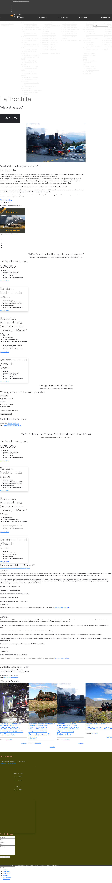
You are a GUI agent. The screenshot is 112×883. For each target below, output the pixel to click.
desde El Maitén (90, 25)
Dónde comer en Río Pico (70, 35)
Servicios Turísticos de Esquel (32, 29)
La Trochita (86, 22)
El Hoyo (23, 64)
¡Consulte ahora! (4, 281)
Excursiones (84, 17)
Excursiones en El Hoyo (30, 68)
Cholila (23, 48)
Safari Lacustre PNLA (92, 38)
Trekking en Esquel (91, 68)
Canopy (85, 57)
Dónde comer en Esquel (69, 22)
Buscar (95, 22)
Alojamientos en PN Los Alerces (33, 90)
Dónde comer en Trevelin (70, 24)
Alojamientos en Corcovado (31, 44)
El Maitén (23, 37)
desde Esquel (90, 24)
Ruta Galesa (86, 48)
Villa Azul (47, 31)
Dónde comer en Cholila (69, 25)
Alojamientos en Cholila (30, 49)
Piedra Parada (87, 62)
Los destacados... (47, 22)
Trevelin (23, 31)
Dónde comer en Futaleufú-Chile (72, 40)
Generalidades (90, 42)
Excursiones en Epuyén (30, 62)
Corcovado (24, 42)
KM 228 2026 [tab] (4, 568)
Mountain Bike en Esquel (90, 61)
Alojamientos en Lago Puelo (32, 55)
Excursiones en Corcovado (31, 46)
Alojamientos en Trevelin (49, 35)
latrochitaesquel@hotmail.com (12, 425)
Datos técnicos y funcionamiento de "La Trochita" (11, 731)
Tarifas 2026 (89, 44)
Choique (109, 31)
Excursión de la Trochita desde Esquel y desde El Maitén (39, 732)
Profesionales (108, 40)
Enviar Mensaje (5, 857)
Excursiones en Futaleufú (31, 86)
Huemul (109, 33)
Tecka (23, 70)
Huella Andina (87, 73)
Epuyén (23, 59)
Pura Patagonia (105, 17)
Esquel (23, 22)
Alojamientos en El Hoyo (31, 66)
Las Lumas (48, 27)
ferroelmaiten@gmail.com (62, 607)
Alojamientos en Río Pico (31, 77)
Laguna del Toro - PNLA (92, 70)
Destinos (21, 17)
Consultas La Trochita (92, 27)
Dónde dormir (6, 873)
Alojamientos (43, 17)
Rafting (85, 64)
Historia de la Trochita (99, 728)
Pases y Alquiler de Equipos (93, 46)
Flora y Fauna (107, 24)
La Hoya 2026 (87, 40)
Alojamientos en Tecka (30, 73)
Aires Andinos (48, 24)
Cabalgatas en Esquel (89, 55)
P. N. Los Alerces (26, 88)
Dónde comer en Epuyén (69, 31)
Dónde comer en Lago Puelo (71, 29)
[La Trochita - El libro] (12, 220)
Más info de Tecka (29, 72)
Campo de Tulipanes (89, 53)
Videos (106, 49)
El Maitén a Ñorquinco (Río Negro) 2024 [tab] (19, 568)
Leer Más (24, 743)
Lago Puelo (24, 53)
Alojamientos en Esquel (30, 24)
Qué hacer (5, 875)
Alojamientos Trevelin (30, 33)
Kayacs (85, 59)
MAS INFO (11, 118)
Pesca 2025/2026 (88, 72)
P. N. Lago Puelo (90, 33)
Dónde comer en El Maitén (70, 27)
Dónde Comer (64, 17)
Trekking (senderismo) (89, 66)
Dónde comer (6, 871)
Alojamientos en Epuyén (30, 61)
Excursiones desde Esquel (31, 27)
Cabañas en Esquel (31, 25)
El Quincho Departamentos (52, 25)
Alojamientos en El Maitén (31, 38)
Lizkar (46, 29)
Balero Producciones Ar (52, 865)
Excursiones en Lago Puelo (31, 57)
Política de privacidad (6, 22)
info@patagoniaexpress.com (21, 1)
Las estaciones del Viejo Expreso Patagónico (68, 731)
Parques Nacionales (88, 29)
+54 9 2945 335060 (13, 424)
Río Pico (23, 75)
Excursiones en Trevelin (30, 35)
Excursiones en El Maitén (31, 40)
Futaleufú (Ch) (25, 81)
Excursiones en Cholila (30, 51)
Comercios (107, 44)
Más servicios (6, 879)
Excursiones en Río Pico (30, 79)
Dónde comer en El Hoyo (70, 33)
